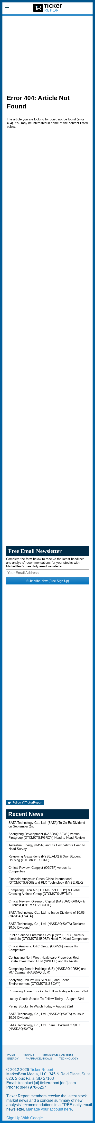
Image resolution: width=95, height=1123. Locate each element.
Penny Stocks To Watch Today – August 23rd (41, 1006)
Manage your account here (49, 1109)
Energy (13, 1058)
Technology (68, 1058)
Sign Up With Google (24, 1118)
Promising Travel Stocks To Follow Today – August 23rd (48, 991)
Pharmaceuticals (39, 1058)
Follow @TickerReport (27, 802)
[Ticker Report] (47, 19)
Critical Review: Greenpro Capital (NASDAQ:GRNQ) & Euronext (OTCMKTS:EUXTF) (47, 903)
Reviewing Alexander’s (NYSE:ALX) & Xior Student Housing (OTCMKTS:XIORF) (45, 858)
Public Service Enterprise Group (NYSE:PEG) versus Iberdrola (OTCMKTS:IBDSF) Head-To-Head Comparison (48, 937)
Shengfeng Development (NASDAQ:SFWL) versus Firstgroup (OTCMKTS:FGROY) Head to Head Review (47, 835)
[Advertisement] (47, 52)
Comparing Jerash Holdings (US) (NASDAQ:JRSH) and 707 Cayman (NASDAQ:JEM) (47, 970)
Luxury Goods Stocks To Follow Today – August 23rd (46, 999)
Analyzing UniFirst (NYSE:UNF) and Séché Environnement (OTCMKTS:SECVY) (39, 981)
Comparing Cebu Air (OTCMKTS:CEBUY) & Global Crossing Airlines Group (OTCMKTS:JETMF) (44, 892)
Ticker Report (41, 1070)
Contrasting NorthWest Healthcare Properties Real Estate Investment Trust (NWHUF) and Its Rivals (44, 959)
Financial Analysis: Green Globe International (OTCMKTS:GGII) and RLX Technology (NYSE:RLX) (46, 880)
